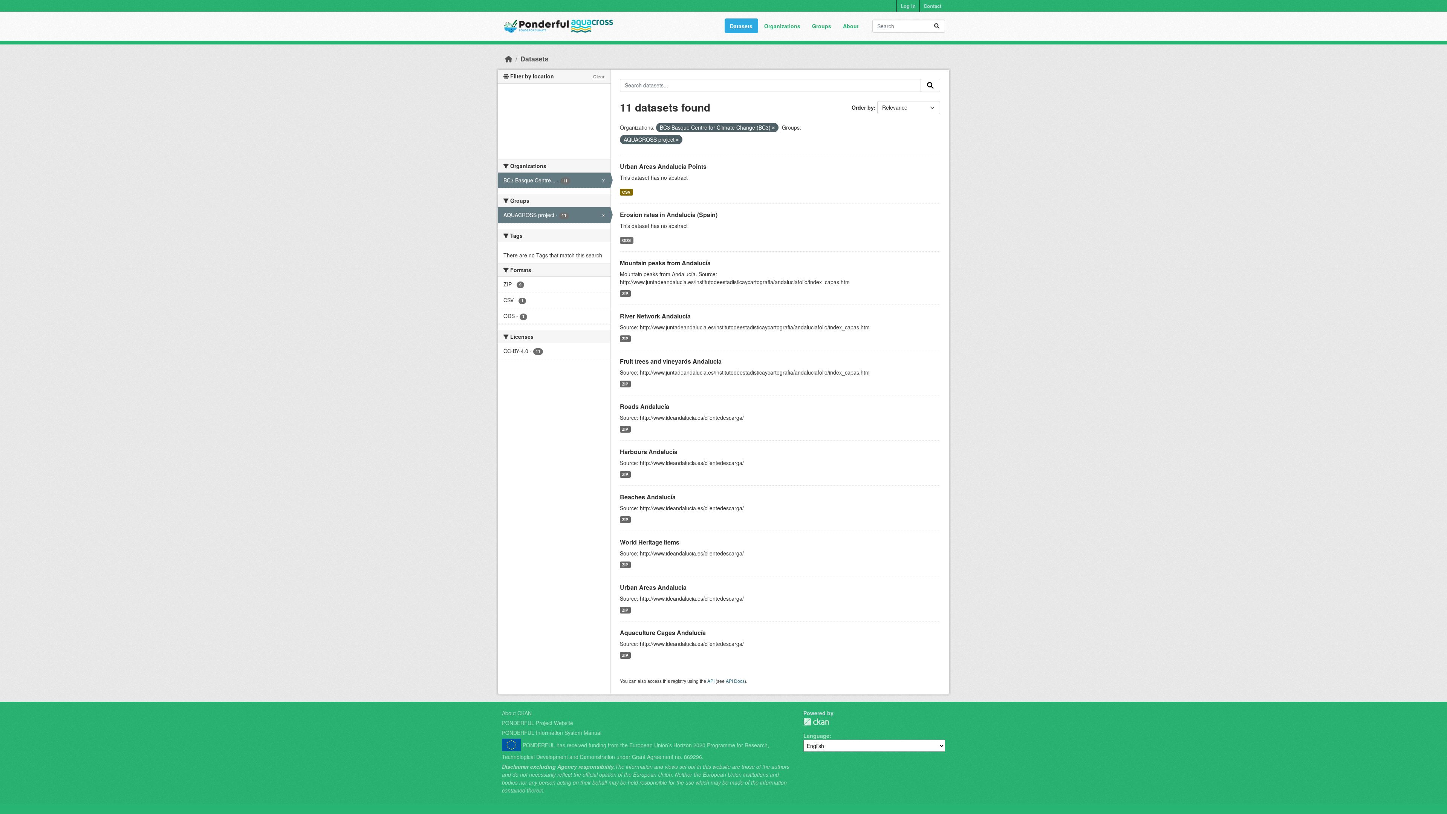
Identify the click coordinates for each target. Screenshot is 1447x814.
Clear (599, 76)
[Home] (508, 58)
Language (816, 735)
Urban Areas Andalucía (653, 587)
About (851, 26)
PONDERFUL (816, 722)
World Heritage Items (649, 542)
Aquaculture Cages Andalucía (663, 632)
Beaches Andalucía (648, 497)
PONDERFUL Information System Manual (551, 732)
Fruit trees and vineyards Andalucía (671, 361)
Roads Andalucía (644, 406)
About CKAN (517, 713)
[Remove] (773, 128)
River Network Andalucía (655, 316)
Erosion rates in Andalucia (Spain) (668, 214)
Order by (863, 107)
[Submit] (936, 26)
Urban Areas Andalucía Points (663, 166)
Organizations (782, 26)
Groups (821, 26)
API (710, 681)
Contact (932, 5)
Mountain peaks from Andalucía (665, 263)
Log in (908, 5)
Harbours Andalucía (649, 451)
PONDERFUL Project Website (537, 723)
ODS (626, 240)
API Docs (735, 681)
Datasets (741, 26)
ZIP (625, 293)
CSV (626, 192)
